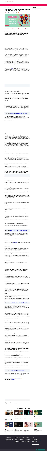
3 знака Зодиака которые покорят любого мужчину (17, 370)
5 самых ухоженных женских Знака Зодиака (28, 428)
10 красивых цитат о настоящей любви (17, 416)
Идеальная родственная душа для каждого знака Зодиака (9, 429)
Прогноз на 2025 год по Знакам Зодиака (37, 416)
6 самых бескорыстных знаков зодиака (28, 416)
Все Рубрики (10, 7)
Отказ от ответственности (35, 439)
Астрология (14, 7)
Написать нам (33, 438)
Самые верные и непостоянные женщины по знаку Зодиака (18, 113)
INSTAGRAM (13, 379)
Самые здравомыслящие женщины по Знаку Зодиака (38, 429)
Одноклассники (7, 378)
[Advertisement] (17, 40)
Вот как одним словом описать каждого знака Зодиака (18, 429)
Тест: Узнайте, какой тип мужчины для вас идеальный (8, 417)
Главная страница (7, 7)
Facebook (15, 378)
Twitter (21, 378)
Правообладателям (34, 441)
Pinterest (18, 378)
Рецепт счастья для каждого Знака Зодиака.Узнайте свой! (18, 302)
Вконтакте (11, 378)
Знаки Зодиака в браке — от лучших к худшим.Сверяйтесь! (18, 230)
